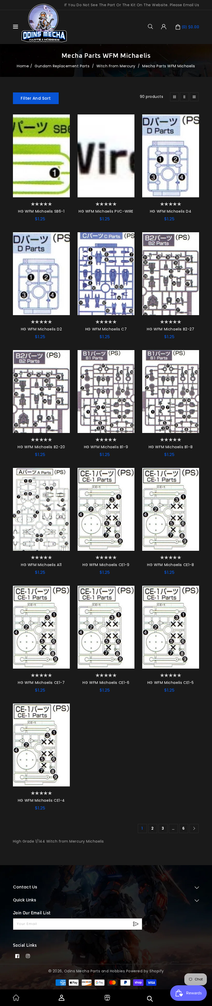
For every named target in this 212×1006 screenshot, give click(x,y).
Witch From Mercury (116, 66)
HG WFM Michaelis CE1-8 (170, 564)
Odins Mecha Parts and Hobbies (94, 971)
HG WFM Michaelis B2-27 (170, 329)
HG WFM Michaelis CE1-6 (105, 682)
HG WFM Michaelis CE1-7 (41, 682)
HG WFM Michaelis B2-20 (41, 447)
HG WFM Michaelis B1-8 (171, 447)
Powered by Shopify (145, 971)
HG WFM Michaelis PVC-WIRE (106, 211)
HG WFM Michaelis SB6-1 (41, 211)
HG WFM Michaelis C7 (106, 329)
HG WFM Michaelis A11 (41, 564)
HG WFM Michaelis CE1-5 (170, 682)
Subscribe (136, 924)
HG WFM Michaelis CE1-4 (41, 800)
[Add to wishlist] (63, 121)
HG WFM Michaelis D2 (41, 329)
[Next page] (194, 828)
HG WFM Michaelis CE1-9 (105, 564)
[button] (152, 26)
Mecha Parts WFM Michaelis (168, 66)
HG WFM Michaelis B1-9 (106, 447)
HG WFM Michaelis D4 (170, 211)
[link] (16, 999)
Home (23, 66)
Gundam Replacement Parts (63, 66)
